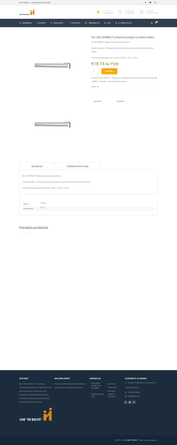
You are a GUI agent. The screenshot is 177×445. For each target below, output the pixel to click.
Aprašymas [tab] (37, 166)
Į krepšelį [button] (49, 281)
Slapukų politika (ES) (98, 395)
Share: (93, 87)
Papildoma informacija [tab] (77, 166)
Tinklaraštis (112, 387)
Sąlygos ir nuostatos (112, 395)
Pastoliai (103, 81)
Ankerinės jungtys (120, 81)
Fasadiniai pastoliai (128, 78)
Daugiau (119, 281)
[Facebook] (145, 2)
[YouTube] (150, 2)
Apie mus (111, 384)
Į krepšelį (109, 71)
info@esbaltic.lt (108, 13)
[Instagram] (155, 2)
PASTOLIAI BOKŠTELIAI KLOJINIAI (96, 385)
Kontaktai (111, 391)
